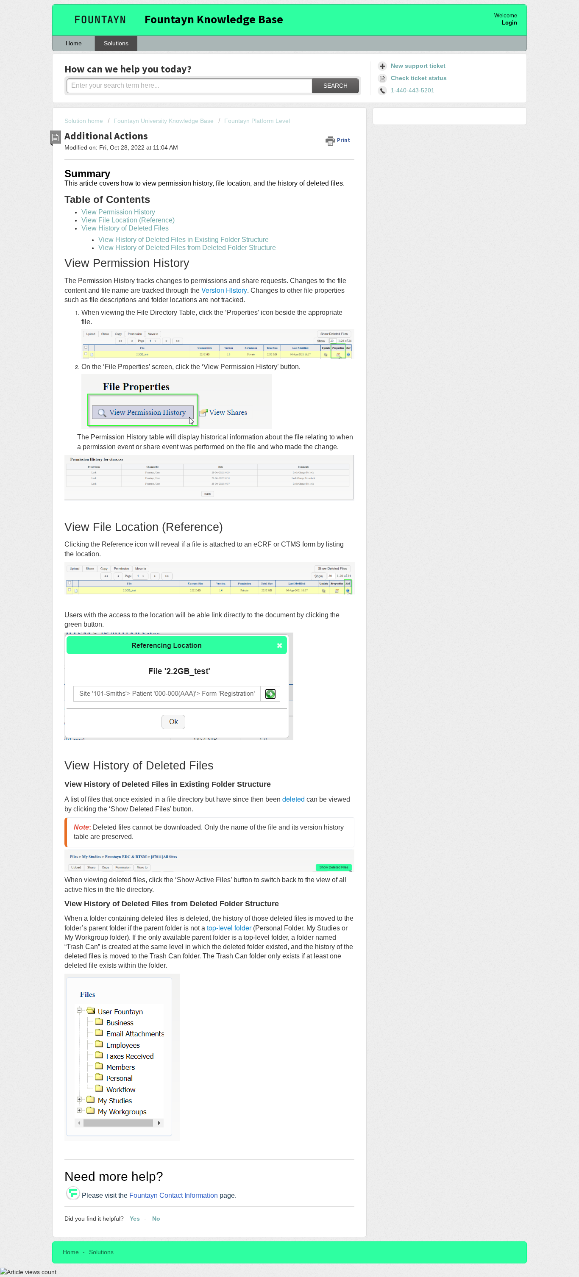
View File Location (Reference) (128, 220)
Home (74, 43)
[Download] (274, 543)
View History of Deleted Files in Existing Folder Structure (183, 239)
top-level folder (229, 928)
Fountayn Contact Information (173, 1195)
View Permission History (118, 212)
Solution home (84, 120)
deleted (293, 799)
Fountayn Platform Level (257, 120)
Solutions (116, 43)
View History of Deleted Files (125, 228)
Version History (224, 290)
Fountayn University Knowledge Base (164, 120)
